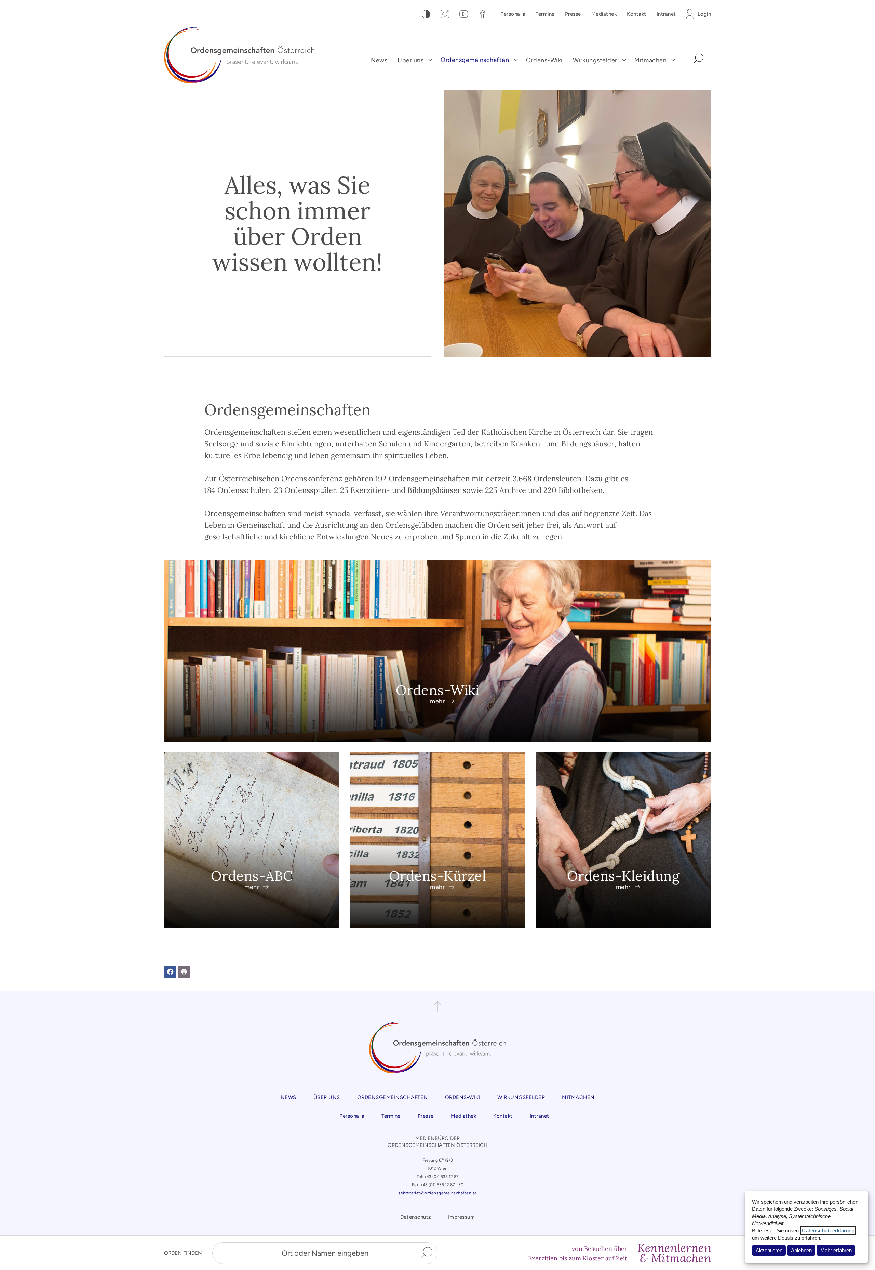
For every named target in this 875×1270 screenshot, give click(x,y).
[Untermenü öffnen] (430, 60)
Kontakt (636, 14)
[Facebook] (482, 14)
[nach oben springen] (437, 1006)
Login (704, 14)
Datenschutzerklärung (828, 1230)
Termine (545, 14)
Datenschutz (415, 1217)
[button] (170, 972)
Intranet (666, 14)
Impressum (461, 1217)
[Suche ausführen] (426, 1252)
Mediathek (604, 14)
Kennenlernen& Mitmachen (674, 1253)
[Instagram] (445, 14)
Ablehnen (801, 1250)
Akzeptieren (769, 1250)
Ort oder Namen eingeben (325, 1253)
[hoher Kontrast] (426, 14)
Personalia (512, 14)
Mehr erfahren (836, 1250)
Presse (573, 14)
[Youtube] (463, 14)
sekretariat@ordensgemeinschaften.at (437, 1193)
